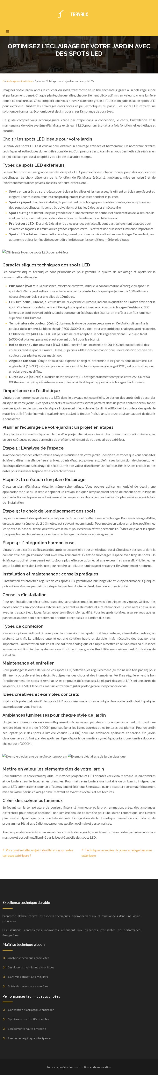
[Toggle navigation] (7, 31)
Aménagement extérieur (19, 81)
